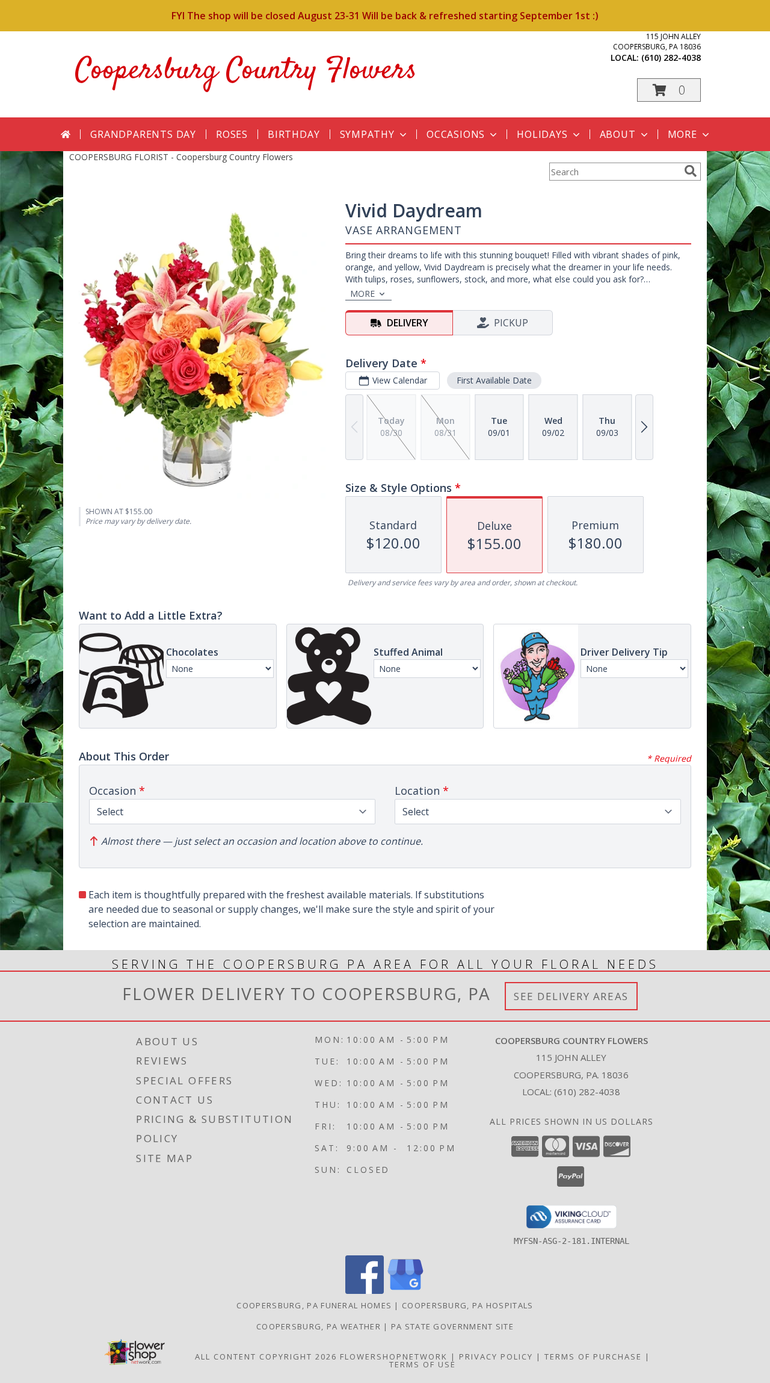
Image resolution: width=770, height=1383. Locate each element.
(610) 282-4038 (671, 57)
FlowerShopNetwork (394, 1356)
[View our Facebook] (364, 1290)
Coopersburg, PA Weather (318, 1326)
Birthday (293, 134)
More (682, 134)
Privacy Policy (496, 1356)
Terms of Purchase (593, 1356)
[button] (669, 90)
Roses (232, 134)
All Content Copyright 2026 (266, 1356)
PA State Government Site (452, 1326)
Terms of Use (422, 1364)
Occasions (456, 134)
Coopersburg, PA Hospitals (468, 1305)
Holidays (542, 134)
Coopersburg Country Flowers (246, 70)
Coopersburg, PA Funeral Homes (314, 1305)
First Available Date (494, 380)
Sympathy (367, 134)
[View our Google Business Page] (405, 1290)
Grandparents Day (143, 134)
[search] (690, 171)
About (618, 134)
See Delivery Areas (571, 996)
